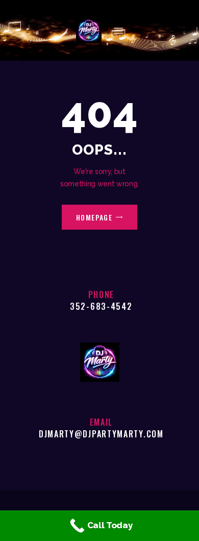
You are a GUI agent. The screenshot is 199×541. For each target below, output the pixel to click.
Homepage (94, 217)
